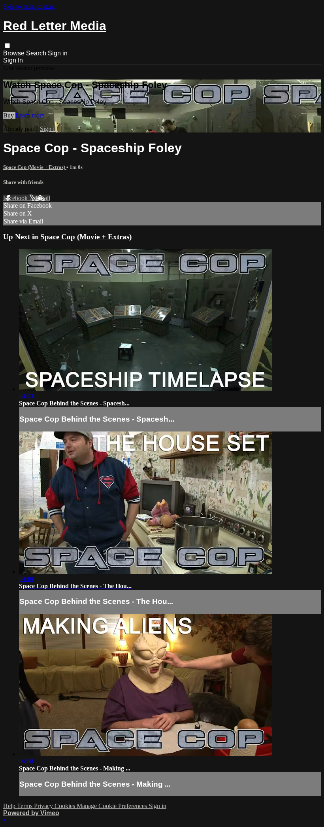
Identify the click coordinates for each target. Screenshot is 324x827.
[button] (7, 45)
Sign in (58, 53)
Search (37, 53)
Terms (25, 805)
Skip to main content (29, 6)
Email (43, 198)
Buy (9, 115)
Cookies (66, 805)
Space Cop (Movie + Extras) (34, 167)
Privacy (44, 805)
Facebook (16, 198)
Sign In (13, 60)
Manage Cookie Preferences (113, 805)
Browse (14, 53)
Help (10, 805)
